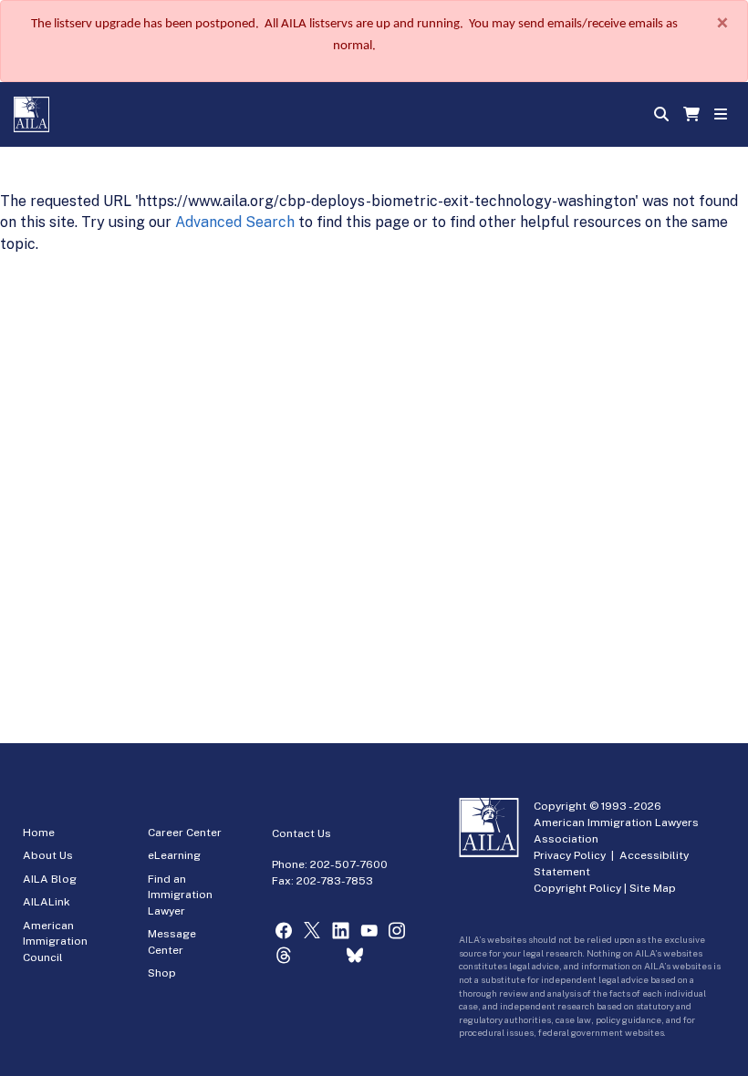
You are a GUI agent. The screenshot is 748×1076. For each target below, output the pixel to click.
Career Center (185, 832)
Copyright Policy (577, 888)
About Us (48, 855)
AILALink (46, 901)
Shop (162, 973)
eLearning (174, 855)
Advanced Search (235, 222)
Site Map (652, 888)
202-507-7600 (349, 864)
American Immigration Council (55, 941)
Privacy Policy (570, 855)
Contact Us (301, 833)
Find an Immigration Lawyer (180, 895)
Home (39, 832)
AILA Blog (50, 879)
